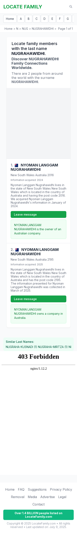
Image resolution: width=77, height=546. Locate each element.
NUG (25, 28)
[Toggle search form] (71, 7)
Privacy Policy (61, 489)
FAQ (21, 489)
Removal (17, 497)
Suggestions (37, 489)
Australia (41, 175)
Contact (38, 504)
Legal (62, 497)
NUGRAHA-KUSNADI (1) (21, 347)
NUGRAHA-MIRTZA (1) (53, 347)
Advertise (47, 497)
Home (10, 18)
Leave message (25, 214)
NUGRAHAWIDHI (43, 28)
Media (32, 497)
